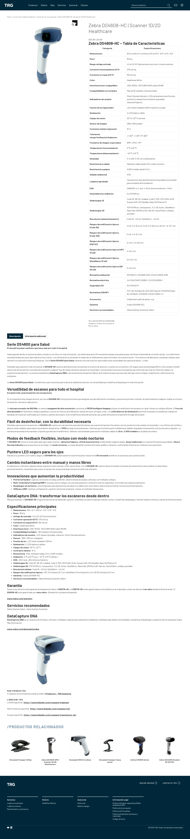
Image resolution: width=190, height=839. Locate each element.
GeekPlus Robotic (49, 803)
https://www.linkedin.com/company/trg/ (50, 708)
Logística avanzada (15, 803)
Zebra (96, 326)
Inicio (9, 17)
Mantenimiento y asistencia (17, 809)
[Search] (169, 5)
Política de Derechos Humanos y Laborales (125, 815)
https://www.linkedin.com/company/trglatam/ (46, 702)
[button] (73, 24)
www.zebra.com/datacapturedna (23, 629)
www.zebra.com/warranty (19, 598)
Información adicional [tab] (35, 336)
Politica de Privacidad (121, 811)
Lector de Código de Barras (24, 17)
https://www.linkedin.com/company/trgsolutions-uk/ (50, 715)
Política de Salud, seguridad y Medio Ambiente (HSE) (127, 804)
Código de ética (119, 819)
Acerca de (81, 803)
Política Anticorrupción (122, 808)
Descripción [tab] (15, 336)
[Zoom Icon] (74, 23)
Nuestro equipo (83, 806)
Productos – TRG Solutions (58, 693)
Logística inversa (14, 806)
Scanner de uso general (46, 17)
